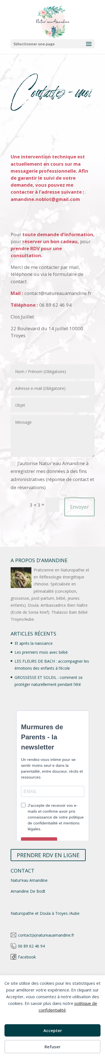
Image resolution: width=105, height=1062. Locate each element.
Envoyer (79, 506)
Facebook (27, 957)
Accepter (52, 1030)
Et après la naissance (34, 643)
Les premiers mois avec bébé (41, 652)
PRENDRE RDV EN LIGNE (48, 855)
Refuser (52, 1046)
